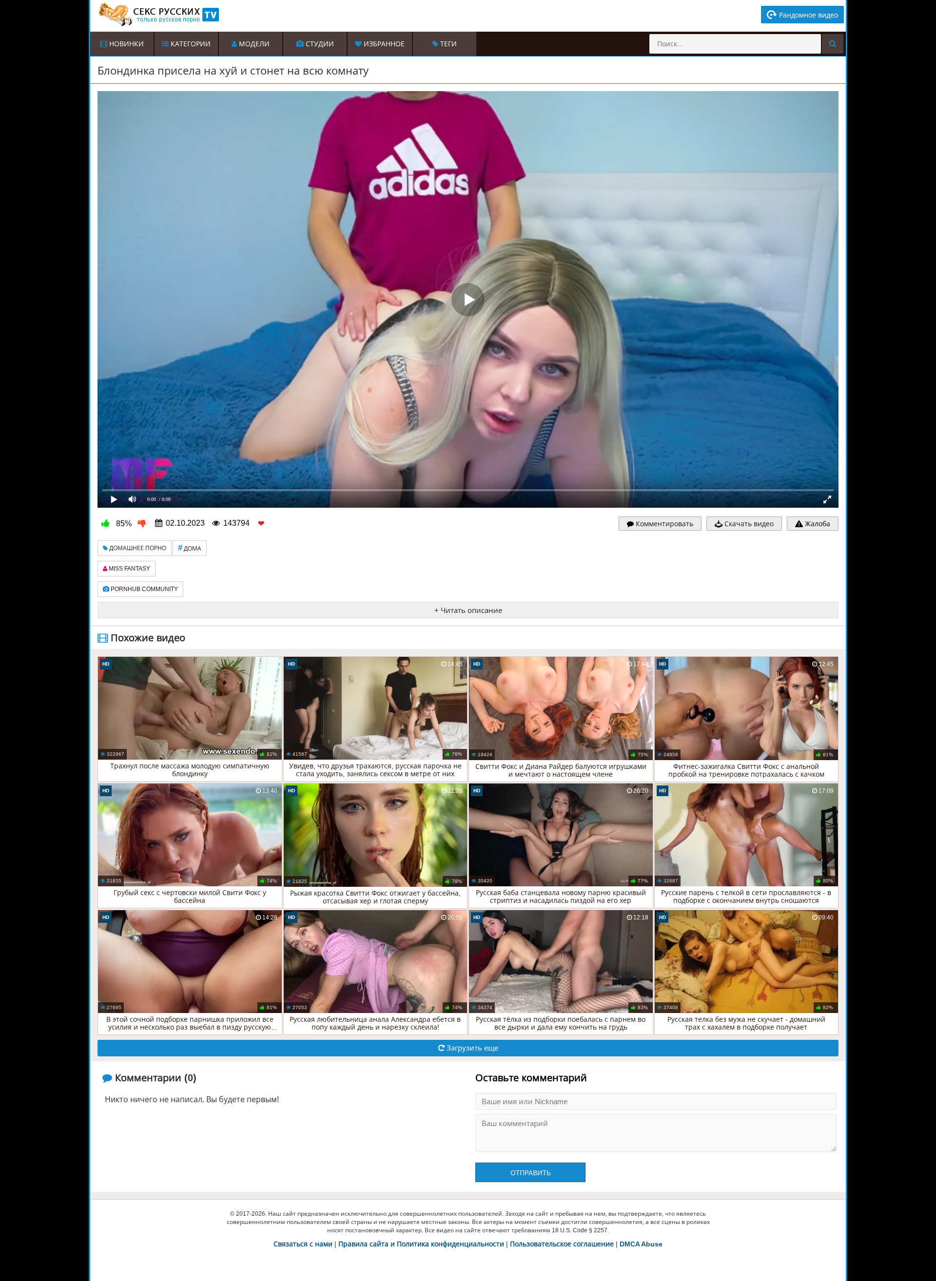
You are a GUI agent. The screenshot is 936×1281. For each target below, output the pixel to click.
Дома (189, 548)
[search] (832, 44)
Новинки (125, 44)
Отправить (530, 1173)
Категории (190, 44)
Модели (253, 44)
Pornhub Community (143, 589)
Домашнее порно (137, 548)
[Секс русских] (158, 14)
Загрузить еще (471, 1048)
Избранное (383, 44)
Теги (447, 44)
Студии (319, 44)
